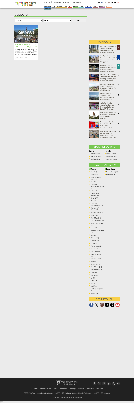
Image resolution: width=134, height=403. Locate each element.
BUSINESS (47, 6)
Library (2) (94, 261)
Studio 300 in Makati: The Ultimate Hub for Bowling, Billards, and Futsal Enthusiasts (108, 78)
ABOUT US (47, 2)
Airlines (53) (94, 191)
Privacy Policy (45, 389)
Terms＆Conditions (60, 389)
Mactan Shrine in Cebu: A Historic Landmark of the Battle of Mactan (108, 115)
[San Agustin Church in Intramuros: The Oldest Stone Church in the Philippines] (94, 62)
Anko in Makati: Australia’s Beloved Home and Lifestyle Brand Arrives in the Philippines (107, 107)
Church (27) (94, 249)
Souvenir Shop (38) (97, 212)
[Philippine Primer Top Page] (25, 8)
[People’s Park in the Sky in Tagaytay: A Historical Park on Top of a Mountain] (94, 90)
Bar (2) (93, 283)
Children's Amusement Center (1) (97, 186)
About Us (34, 389)
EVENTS (102, 6)
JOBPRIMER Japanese (102, 393)
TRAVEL (76, 6)
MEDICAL (88, 6)
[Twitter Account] (105, 2)
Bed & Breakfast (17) (97, 221)
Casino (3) (94, 272)
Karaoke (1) (94, 172)
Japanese (99, 389)
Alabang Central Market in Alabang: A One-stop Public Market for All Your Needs (108, 69)
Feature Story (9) (96, 259)
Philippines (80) (111, 174)
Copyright (72, 389)
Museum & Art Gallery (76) (95, 209)
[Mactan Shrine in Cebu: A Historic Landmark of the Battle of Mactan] (94, 119)
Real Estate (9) (95, 251)
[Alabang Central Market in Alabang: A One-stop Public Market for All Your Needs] (94, 71)
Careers (81, 389)
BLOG (53, 6)
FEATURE (109, 6)
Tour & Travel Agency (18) (95, 194)
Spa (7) (93, 278)
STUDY (81, 6)
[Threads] (112, 307)
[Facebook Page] (102, 2)
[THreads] (115, 3)
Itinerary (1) (94, 174)
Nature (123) (95, 238)
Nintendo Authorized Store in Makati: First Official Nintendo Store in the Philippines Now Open (108, 126)
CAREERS (47, 8)
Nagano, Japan (95, 153)
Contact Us (90, 389)
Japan (21, 57)
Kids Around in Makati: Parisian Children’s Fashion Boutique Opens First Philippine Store (108, 135)
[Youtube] (118, 2)
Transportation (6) (96, 269)
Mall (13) (93, 201)
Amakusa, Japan (96, 159)
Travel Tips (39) (96, 218)
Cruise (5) (94, 243)
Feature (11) (95, 235)
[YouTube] (118, 383)
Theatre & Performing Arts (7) (97, 204)
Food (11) (94, 286)
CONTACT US (57, 2)
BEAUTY (95, 6)
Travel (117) (94, 275)
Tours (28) (94, 280)
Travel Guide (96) (96, 267)
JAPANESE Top (76, 2)
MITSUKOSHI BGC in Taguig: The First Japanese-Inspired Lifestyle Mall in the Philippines (108, 50)
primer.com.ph (65, 397)
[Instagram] (109, 2)
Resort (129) (95, 240)
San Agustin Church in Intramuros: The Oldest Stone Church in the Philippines (108, 59)
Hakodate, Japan (96, 156)
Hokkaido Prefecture (20, 58)
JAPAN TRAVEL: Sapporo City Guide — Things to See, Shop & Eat (26, 46)
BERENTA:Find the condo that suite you (38, 393)
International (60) (112, 172)
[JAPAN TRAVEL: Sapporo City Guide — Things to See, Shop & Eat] (26, 42)
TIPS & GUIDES (61, 6)
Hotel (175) (94, 198)
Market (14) (94, 215)
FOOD (70, 6)
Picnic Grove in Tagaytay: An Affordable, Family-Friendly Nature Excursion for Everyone (108, 97)
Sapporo (26, 57)
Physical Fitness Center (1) (96, 178)
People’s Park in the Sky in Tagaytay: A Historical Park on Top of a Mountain (108, 87)
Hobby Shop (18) (96, 293)
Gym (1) (93, 182)
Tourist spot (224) (96, 246)
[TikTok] (112, 3)
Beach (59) (94, 228)
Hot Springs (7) (95, 264)
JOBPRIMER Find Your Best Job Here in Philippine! (73, 393)
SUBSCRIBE (66, 2)
